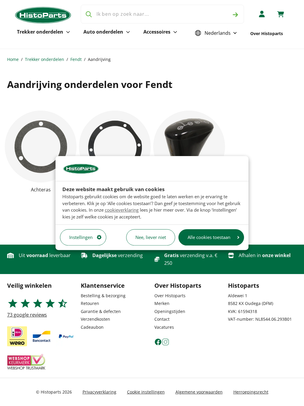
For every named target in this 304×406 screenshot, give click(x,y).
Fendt (76, 59)
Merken (162, 303)
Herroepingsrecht (250, 392)
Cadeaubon (92, 327)
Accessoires (156, 32)
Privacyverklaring (99, 392)
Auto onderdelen (103, 32)
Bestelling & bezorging (103, 295)
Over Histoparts (266, 33)
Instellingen (81, 237)
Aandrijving (99, 59)
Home (13, 59)
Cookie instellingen (146, 392)
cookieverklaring (122, 210)
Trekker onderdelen (40, 32)
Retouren (90, 303)
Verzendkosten (95, 319)
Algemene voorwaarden (199, 392)
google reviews (27, 314)
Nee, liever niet (150, 237)
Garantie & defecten (101, 311)
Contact (162, 319)
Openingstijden (169, 311)
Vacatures (164, 327)
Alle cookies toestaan (209, 237)
